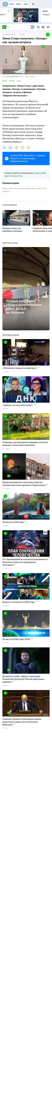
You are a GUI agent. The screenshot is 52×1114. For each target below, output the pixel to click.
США (19, 81)
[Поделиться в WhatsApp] (22, 147)
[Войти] (43, 27)
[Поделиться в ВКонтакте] (10, 147)
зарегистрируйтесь (13, 176)
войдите (38, 173)
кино (4, 81)
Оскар (12, 81)
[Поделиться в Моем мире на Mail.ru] (28, 147)
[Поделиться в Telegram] (4, 147)
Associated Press (12, 76)
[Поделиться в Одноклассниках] (16, 147)
